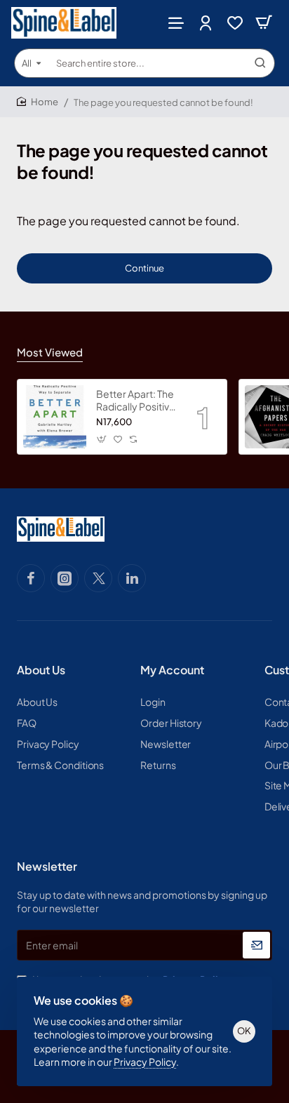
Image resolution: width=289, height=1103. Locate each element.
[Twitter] (98, 578)
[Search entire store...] (260, 63)
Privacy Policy (145, 1061)
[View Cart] (264, 23)
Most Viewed (50, 352)
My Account (172, 670)
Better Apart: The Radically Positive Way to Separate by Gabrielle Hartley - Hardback (135, 400)
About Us (41, 670)
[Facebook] (31, 578)
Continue (144, 268)
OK (244, 1030)
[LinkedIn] (132, 578)
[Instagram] (65, 578)
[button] (102, 439)
